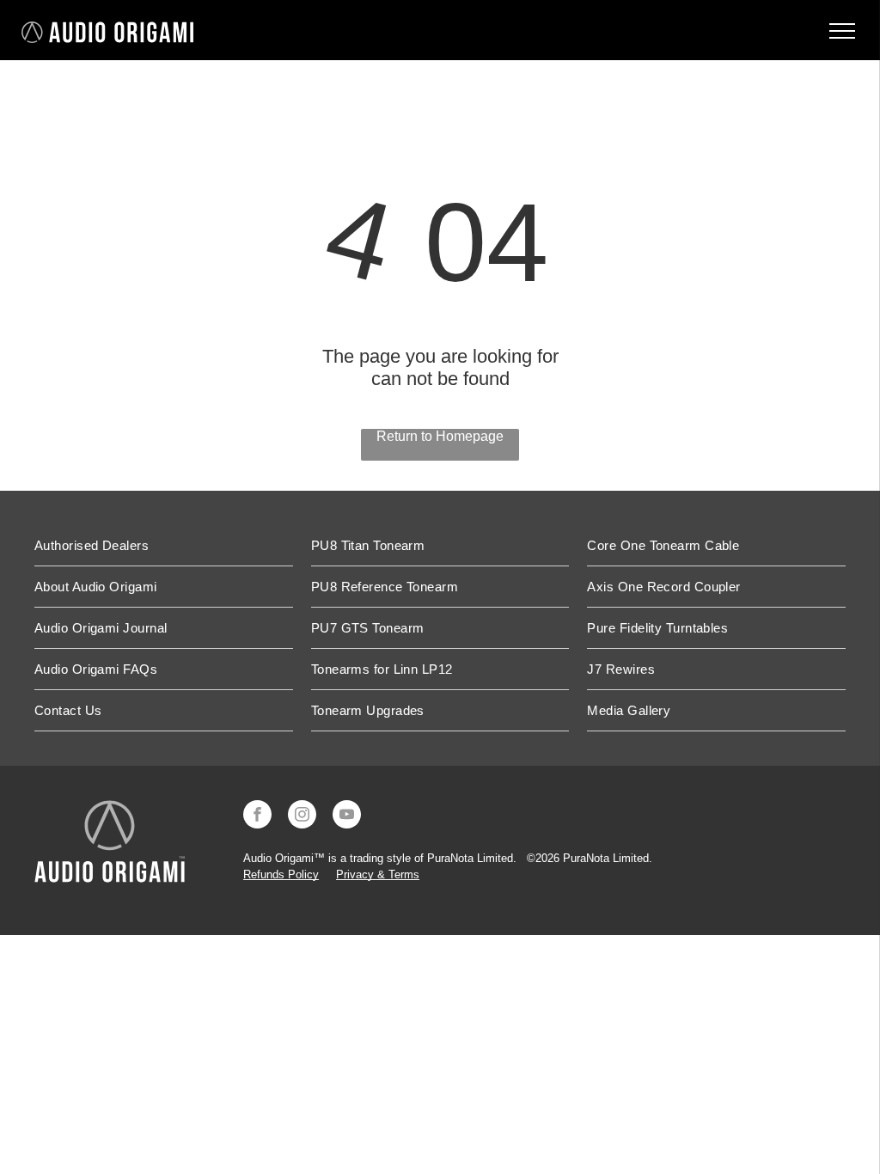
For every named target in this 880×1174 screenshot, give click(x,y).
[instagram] (302, 816)
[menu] (842, 31)
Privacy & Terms (377, 874)
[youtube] (347, 816)
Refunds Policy (281, 874)
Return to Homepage (440, 436)
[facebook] (257, 816)
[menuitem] (163, 545)
